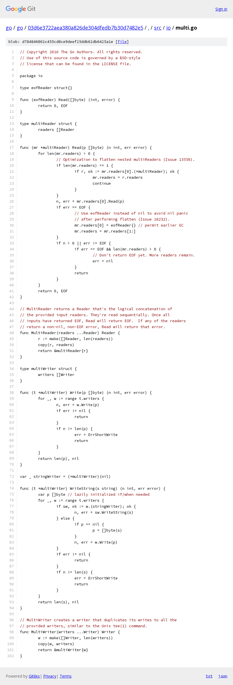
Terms (66, 676)
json (222, 675)
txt (209, 675)
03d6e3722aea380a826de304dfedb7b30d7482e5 (85, 27)
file (122, 41)
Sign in (221, 9)
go (9, 27)
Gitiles (34, 676)
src (157, 27)
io (168, 27)
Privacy (49, 676)
